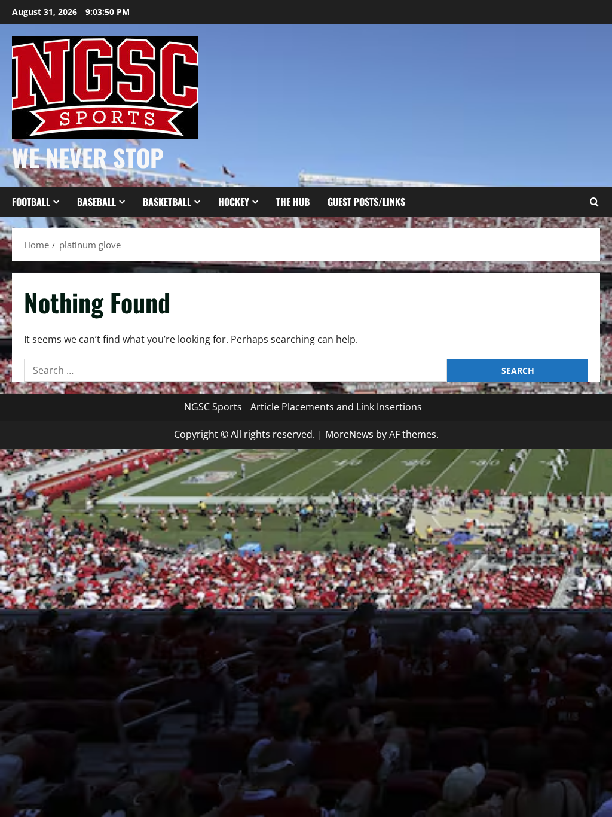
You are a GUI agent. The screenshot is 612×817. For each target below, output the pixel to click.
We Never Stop (88, 157)
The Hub (293, 201)
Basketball (167, 201)
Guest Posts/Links (366, 201)
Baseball (96, 201)
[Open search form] (594, 202)
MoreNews (349, 434)
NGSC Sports (213, 406)
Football (31, 201)
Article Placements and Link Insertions (336, 406)
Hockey (233, 201)
